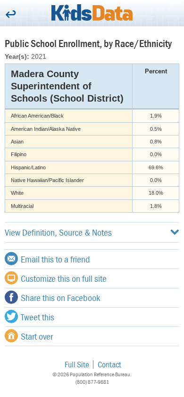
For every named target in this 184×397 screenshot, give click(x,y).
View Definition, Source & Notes (58, 232)
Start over (37, 336)
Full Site (77, 364)
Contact (109, 364)
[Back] (11, 15)
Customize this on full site (64, 278)
